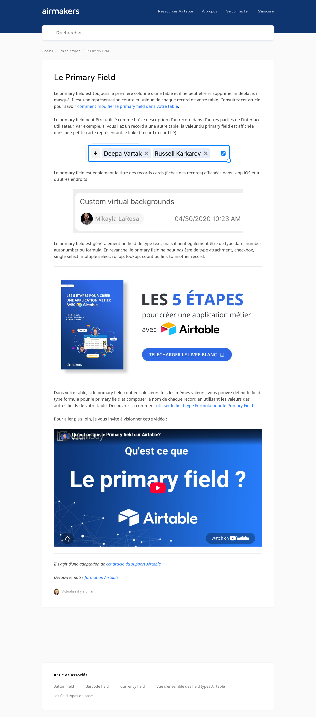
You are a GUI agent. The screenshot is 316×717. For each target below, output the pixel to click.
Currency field (132, 686)
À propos (209, 11)
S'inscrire (266, 11)
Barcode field (97, 686)
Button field (63, 686)
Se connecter (237, 11)
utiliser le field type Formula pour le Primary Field (204, 405)
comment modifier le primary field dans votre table (127, 106)
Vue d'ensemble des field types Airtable (190, 686)
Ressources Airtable (175, 11)
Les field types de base (73, 695)
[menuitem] (175, 11)
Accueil (47, 51)
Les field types (69, 51)
